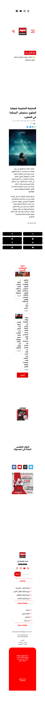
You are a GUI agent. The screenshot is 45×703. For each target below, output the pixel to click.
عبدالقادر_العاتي (22, 660)
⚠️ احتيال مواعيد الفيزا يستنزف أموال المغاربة (18, 286)
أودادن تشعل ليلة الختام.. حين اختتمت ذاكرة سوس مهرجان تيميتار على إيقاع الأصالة (18, 335)
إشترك (17, 574)
